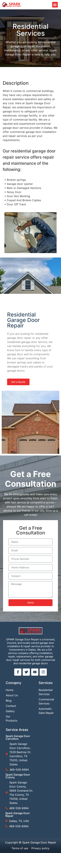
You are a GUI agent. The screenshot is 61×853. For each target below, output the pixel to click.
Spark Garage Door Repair (17, 814)
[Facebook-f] (17, 672)
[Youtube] (34, 672)
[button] (55, 5)
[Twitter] (26, 672)
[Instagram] (43, 672)
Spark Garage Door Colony (17, 776)
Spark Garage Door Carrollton (18, 737)
